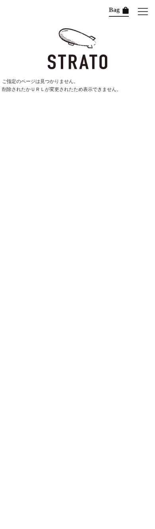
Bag (115, 9)
